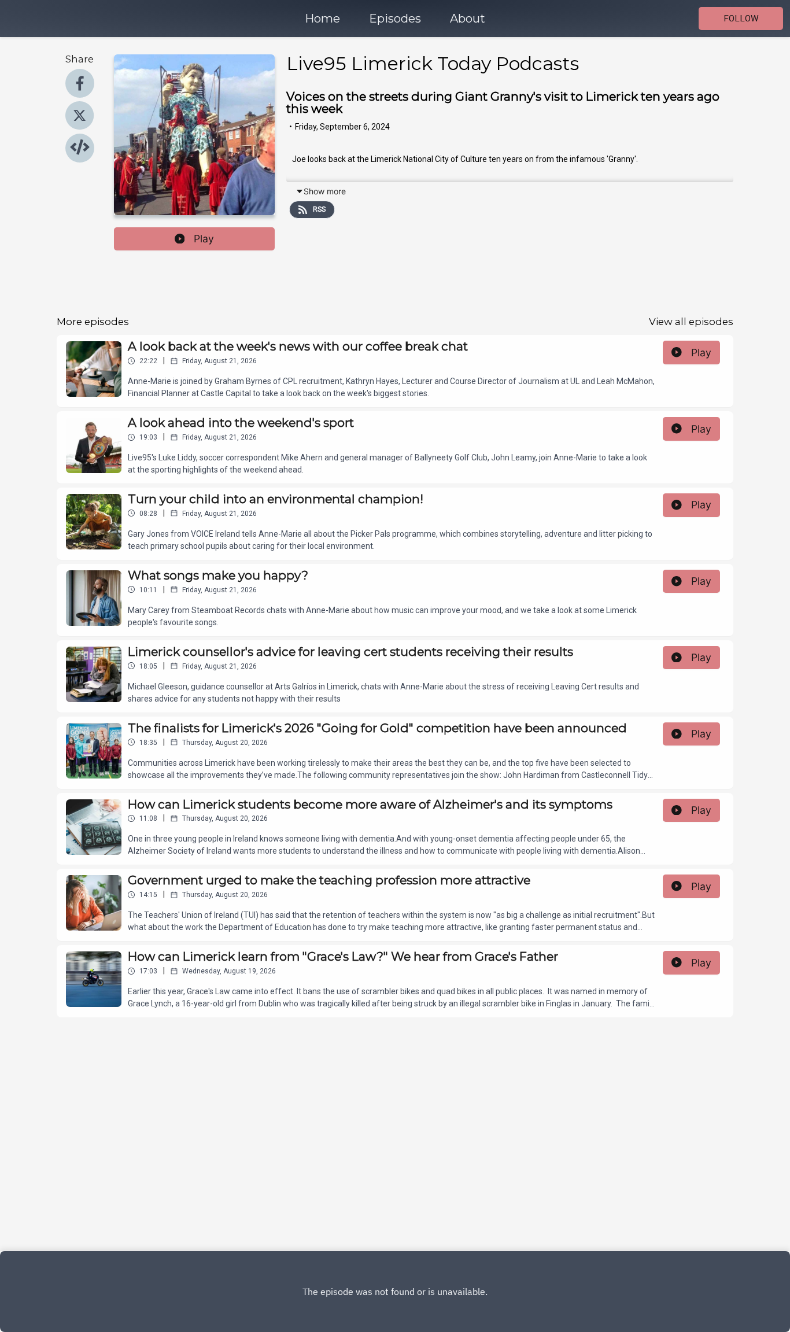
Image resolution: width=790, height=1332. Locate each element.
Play (204, 239)
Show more (325, 191)
